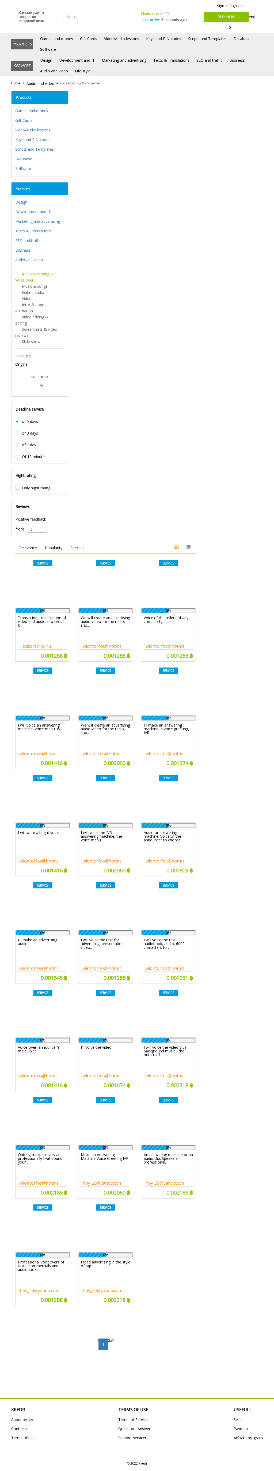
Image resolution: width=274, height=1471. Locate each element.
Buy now (226, 16)
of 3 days (30, 433)
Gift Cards (88, 38)
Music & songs (35, 286)
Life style (82, 70)
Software (48, 49)
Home (16, 83)
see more (39, 376)
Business (237, 60)
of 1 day (29, 445)
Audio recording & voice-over (78, 83)
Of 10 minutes (34, 457)
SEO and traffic (209, 60)
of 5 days (30, 421)
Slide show (31, 341)
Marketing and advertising (124, 60)
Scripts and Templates (207, 38)
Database (242, 38)
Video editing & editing (31, 320)
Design (46, 60)
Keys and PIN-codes (163, 38)
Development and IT (77, 60)
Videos (27, 298)
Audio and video (54, 70)
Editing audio (33, 292)
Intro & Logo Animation (29, 307)
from (20, 529)
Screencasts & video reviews (36, 332)
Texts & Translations (171, 60)
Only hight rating (36, 488)
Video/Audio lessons (121, 38)
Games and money (56, 38)
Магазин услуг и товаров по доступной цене (31, 16)
